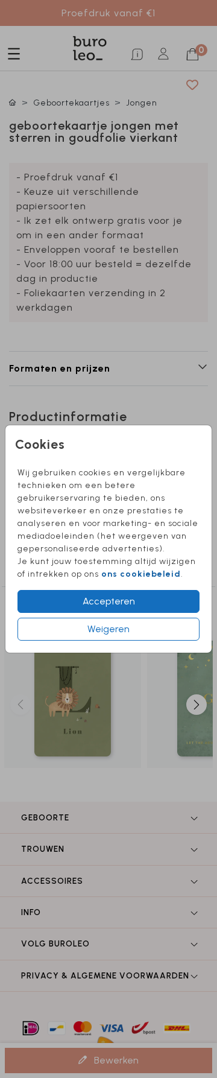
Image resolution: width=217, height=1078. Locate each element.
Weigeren (108, 629)
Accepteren (109, 601)
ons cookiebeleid (141, 574)
